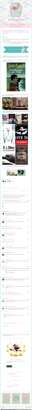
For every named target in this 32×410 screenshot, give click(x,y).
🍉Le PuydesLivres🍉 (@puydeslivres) (8, 200)
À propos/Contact (12, 24)
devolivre (3, 246)
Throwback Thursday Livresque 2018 (16, 26)
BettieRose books (16, 20)
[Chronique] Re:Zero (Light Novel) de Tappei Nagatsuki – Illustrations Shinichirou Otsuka (8, 191)
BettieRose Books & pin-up (16, 376)
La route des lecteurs (5, 306)
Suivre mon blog (9, 366)
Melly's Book (4, 239)
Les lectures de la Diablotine (7, 292)
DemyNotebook (12, 323)
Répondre (28, 200)
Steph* (3, 259)
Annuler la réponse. (20, 323)
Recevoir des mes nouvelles (16, 359)
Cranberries (4, 266)
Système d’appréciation (21, 24)
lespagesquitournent (5, 211)
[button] (7, 103)
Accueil (6, 24)
